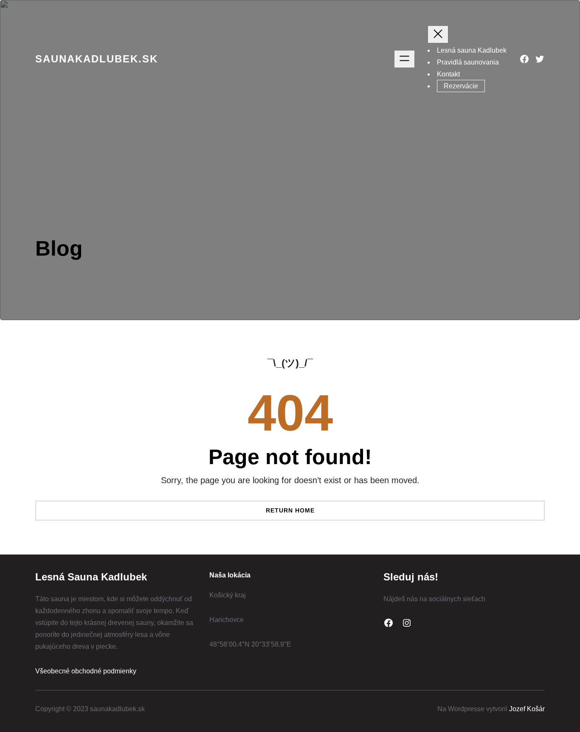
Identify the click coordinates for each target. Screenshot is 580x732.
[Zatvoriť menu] (438, 34)
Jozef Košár (527, 708)
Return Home (290, 510)
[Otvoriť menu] (404, 59)
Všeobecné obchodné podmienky (85, 671)
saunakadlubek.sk (96, 59)
